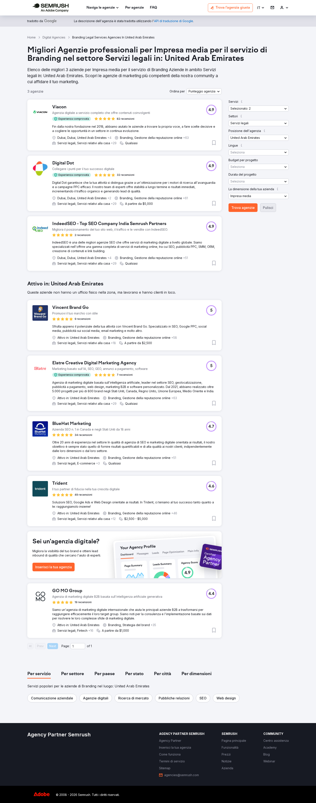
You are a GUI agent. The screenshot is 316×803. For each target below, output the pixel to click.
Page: (65, 646)
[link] (134, 8)
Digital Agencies (54, 37)
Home (31, 37)
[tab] (39, 674)
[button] (261, 8)
